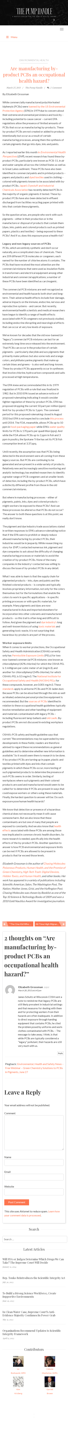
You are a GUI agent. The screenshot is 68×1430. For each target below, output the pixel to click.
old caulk (52, 718)
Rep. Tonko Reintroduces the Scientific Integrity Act (33, 1278)
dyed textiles (36, 177)
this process (57, 418)
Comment (10, 1113)
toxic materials (47, 626)
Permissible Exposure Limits (28, 655)
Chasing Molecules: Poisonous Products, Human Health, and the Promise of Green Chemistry (34, 867)
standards (8, 688)
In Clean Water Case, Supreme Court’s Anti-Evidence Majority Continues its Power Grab (28, 1313)
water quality (57, 426)
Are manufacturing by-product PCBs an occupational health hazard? (34, 74)
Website (9, 1186)
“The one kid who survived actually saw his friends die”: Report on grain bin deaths (21, 924)
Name (7, 1157)
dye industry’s (49, 622)
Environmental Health (34, 60)
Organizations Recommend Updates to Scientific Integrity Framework (31, 1332)
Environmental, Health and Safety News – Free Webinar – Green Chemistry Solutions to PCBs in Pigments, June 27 (34, 1068)
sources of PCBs (38, 701)
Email (7, 1171)
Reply (60, 1053)
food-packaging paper (23, 426)
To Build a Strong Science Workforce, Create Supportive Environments (29, 1295)
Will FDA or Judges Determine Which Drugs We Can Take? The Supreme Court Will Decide (33, 1261)
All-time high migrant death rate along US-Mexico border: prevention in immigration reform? (51, 924)
